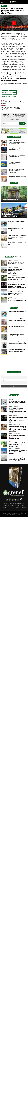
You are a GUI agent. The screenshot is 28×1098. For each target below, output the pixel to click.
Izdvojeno (17, 507)
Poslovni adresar (15, 505)
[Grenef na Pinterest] (10, 499)
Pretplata (5, 507)
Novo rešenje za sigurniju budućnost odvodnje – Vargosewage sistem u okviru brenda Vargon (16, 271)
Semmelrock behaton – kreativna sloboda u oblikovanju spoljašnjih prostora (17, 300)
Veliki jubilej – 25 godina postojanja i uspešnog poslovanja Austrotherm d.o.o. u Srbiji (17, 410)
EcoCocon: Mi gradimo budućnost (16, 326)
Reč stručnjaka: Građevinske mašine (9, 215)
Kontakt (24, 507)
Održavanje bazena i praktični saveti (17, 311)
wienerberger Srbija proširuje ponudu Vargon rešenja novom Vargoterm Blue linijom (17, 459)
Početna (6, 503)
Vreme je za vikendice (10, 199)
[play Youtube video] (14, 23)
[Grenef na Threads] (21, 499)
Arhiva (11, 507)
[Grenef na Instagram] (12, 500)
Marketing (6, 505)
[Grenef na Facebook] (7, 500)
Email (2, 380)
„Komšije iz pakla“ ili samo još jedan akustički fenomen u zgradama (16, 263)
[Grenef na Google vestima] (15, 500)
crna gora (5, 92)
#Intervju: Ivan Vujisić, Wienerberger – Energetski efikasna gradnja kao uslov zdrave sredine (18, 343)
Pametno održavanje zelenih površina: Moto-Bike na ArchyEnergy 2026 (17, 444)
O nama (24, 505)
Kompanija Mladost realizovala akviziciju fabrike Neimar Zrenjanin (18, 452)
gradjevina (13, 92)
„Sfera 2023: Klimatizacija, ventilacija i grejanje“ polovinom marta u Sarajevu (17, 351)
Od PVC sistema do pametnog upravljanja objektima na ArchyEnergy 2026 (17, 437)
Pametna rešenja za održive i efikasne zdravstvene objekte (17, 401)
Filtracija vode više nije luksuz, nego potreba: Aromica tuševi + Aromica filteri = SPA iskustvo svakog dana (18, 429)
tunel (14, 96)
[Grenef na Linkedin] (18, 500)
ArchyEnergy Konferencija (17, 503)
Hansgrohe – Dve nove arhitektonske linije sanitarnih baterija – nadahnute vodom (17, 320)
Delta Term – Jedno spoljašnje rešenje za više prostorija (16, 278)
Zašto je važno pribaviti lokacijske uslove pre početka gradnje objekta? (17, 237)
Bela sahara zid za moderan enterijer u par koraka (15, 229)
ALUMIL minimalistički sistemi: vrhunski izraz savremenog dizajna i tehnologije (16, 293)
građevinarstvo (6, 96)
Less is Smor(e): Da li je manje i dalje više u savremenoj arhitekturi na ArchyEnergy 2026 (17, 286)
